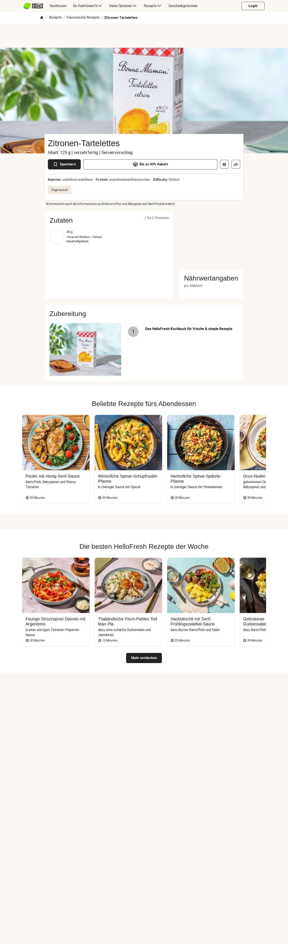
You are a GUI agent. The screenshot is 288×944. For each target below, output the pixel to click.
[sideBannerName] (211, 237)
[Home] (41, 18)
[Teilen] (235, 164)
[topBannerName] (144, 35)
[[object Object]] (224, 164)
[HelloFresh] (33, 6)
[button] (109, 220)
